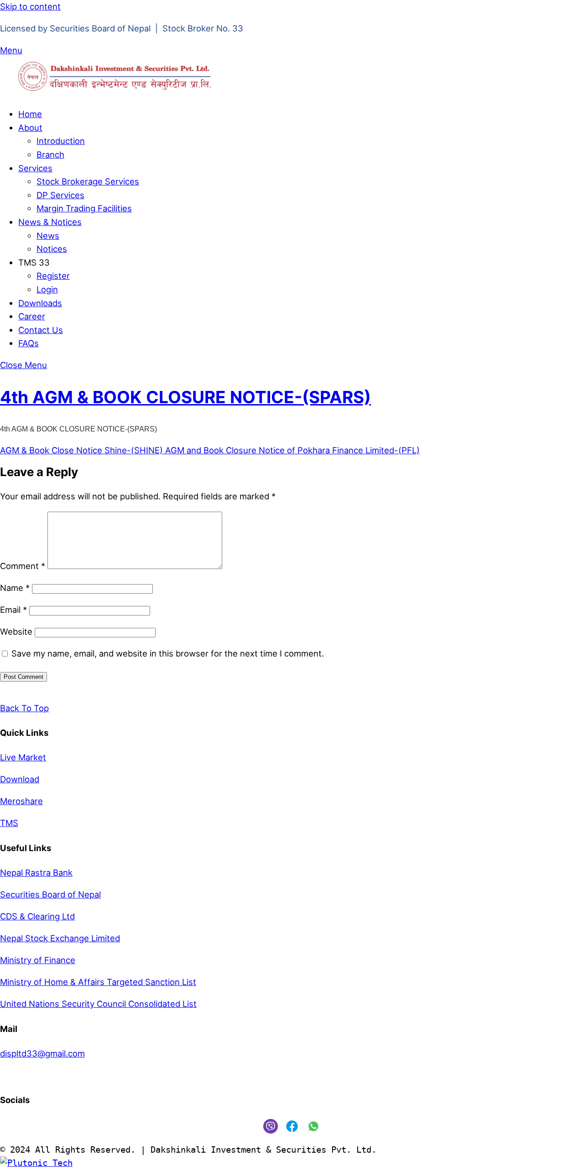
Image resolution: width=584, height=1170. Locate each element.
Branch (50, 154)
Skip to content (30, 6)
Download (19, 779)
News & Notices (50, 222)
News (47, 236)
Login (47, 289)
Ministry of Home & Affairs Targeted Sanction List (98, 982)
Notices (51, 249)
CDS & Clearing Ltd (37, 916)
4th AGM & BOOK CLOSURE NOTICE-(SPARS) (185, 397)
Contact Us (40, 330)
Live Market (23, 757)
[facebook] (292, 1125)
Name (15, 588)
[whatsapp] (313, 1125)
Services (35, 168)
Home (30, 114)
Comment (22, 566)
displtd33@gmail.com (42, 1053)
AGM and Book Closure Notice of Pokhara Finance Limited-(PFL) (291, 450)
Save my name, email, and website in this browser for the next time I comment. (167, 653)
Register (53, 276)
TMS (9, 823)
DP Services (60, 195)
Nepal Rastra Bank (36, 872)
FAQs (28, 343)
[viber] (270, 1125)
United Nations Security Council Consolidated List (98, 1004)
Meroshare (21, 801)
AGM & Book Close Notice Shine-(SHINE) (81, 450)
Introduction (60, 141)
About (30, 128)
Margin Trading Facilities (84, 208)
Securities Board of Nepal (50, 894)
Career (31, 316)
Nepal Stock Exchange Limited (60, 938)
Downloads (40, 303)
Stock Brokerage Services (87, 181)
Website (16, 631)
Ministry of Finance (37, 960)
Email (13, 610)
